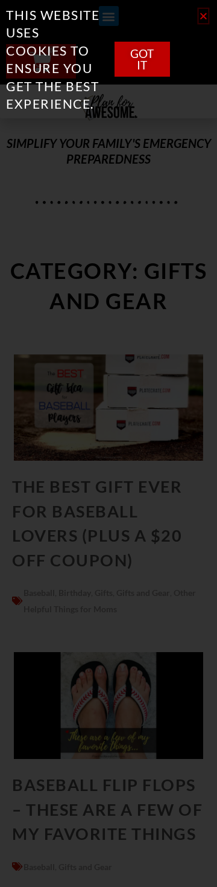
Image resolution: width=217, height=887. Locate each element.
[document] (108, 443)
